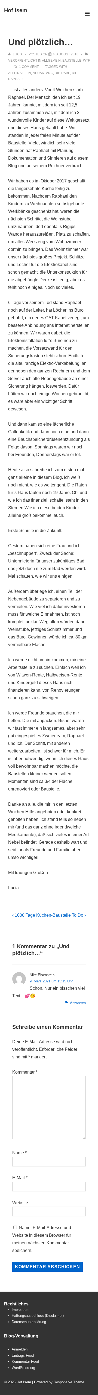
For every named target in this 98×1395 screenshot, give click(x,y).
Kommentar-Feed (25, 1361)
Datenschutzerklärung (29, 1322)
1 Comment (29, 67)
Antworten (78, 1003)
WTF (86, 60)
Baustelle (71, 60)
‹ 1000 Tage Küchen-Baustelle (41, 915)
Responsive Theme (69, 1382)
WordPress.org (23, 1368)
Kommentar (24, 1072)
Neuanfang (43, 73)
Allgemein (51, 60)
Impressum (20, 1310)
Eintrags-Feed (23, 1355)
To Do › (79, 915)
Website (20, 1202)
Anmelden (19, 1349)
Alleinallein (19, 73)
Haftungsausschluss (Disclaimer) (38, 1316)
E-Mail (18, 1177)
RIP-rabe (62, 73)
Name (18, 1152)
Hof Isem (15, 10)
